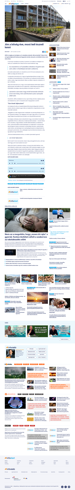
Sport (21, 425)
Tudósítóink (31, 460)
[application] (26, 163)
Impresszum (27, 486)
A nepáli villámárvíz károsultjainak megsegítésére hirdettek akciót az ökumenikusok (57, 316)
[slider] (27, 163)
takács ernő (28, 183)
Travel (26, 425)
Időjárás (67, 463)
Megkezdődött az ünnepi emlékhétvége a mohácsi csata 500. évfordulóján (23, 259)
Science (32, 425)
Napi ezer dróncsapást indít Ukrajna (57, 258)
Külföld (6, 462)
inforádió (10, 183)
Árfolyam (26, 364)
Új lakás (42, 364)
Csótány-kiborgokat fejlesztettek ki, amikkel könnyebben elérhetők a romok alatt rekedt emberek (36, 313)
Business (16, 425)
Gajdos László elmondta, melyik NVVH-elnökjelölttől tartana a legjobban (59, 386)
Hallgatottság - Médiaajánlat (19, 486)
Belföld (14, 180)
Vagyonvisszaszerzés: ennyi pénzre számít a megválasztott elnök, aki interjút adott (60, 247)
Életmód (30, 463)
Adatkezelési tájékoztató (36, 486)
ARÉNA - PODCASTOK (65, 3)
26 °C (69, 1)
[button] (9, 163)
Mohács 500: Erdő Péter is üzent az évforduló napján (18, 263)
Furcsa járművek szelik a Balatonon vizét (34, 303)
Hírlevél (67, 462)
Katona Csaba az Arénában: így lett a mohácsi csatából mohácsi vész (22, 265)
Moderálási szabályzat (45, 486)
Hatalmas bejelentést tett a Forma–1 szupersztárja (28, 283)
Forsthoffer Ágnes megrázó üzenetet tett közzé (17, 261)
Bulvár (42, 460)
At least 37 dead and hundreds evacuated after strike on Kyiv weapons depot (37, 437)
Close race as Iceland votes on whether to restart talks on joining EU (59, 448)
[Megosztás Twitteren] (45, 51)
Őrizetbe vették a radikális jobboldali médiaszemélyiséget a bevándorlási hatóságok (58, 254)
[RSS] (62, 487)
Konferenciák (34, 364)
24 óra (22, 3)
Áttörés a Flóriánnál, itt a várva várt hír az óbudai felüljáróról (10, 284)
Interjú (30, 462)
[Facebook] (65, 487)
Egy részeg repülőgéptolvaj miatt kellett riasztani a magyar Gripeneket (59, 233)
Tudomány (19, 460)
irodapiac (41, 183)
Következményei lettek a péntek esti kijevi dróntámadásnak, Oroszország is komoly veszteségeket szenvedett (15, 381)
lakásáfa (35, 183)
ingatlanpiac (21, 183)
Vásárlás (25, 394)
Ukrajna (26, 3)
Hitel (19, 394)
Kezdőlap (10, 180)
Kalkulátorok (39, 394)
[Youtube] (69, 487)
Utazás (31, 394)
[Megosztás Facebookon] (43, 51)
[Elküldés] (47, 51)
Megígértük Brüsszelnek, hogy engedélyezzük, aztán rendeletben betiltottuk (37, 375)
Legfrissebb (56, 460)
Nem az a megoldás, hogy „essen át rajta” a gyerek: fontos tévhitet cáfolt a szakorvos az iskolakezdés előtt (26, 237)
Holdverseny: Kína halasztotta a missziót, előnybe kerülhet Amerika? (58, 310)
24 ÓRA (59, 82)
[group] (14, 163)
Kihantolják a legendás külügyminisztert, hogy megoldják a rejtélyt (13, 302)
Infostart (7, 51)
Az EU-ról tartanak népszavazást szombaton (61, 283)
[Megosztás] (43, 160)
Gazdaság (6, 463)
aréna (15, 183)
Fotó (67, 460)
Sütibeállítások (8, 487)
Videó (55, 463)
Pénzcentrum (18, 364)
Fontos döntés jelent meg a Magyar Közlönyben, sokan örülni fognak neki (44, 284)
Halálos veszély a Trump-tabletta (57, 238)
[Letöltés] (41, 160)
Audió (55, 462)
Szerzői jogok (53, 486)
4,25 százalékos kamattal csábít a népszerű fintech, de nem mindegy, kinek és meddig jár (59, 289)
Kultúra (18, 462)
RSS (57, 486)
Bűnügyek (43, 462)
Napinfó (42, 463)
